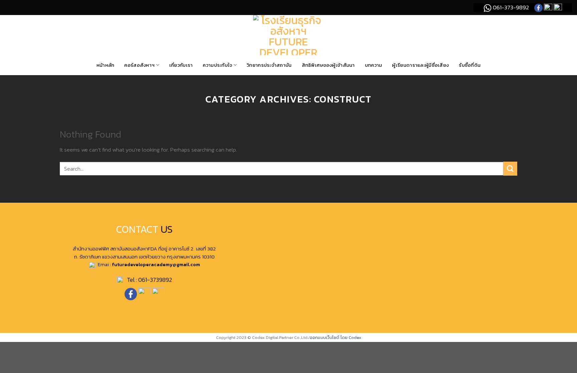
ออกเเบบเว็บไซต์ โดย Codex (335, 337)
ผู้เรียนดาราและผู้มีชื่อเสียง (420, 65)
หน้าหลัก (106, 65)
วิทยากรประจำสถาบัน (269, 65)
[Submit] (510, 168)
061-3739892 (155, 279)
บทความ (373, 65)
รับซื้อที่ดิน (469, 65)
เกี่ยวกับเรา (181, 65)
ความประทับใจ (217, 65)
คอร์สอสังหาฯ (139, 65)
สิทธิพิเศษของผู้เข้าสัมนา (328, 65)
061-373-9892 (510, 7)
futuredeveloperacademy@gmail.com (156, 264)
